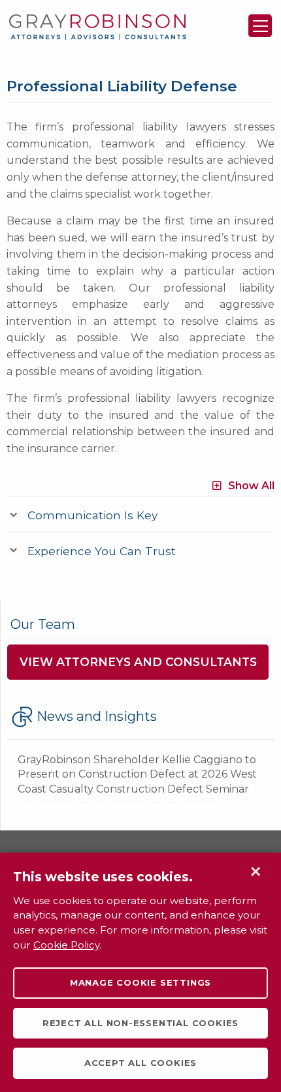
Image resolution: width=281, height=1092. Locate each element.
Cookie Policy (66, 945)
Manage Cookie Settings (140, 982)
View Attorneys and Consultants (138, 662)
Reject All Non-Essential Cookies (140, 1023)
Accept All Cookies (140, 1062)
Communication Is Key (92, 515)
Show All (251, 485)
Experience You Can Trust (101, 551)
